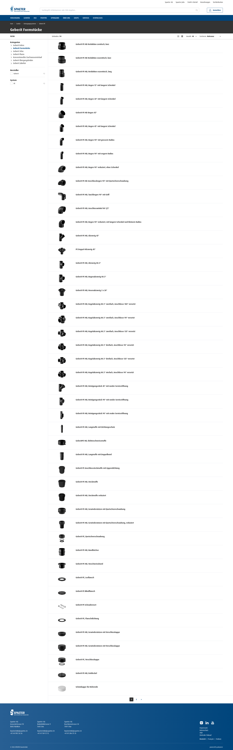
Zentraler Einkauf (205, 735)
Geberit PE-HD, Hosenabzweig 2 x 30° (91, 290)
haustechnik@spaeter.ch (18, 731)
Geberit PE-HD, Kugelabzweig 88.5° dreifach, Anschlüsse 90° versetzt (105, 345)
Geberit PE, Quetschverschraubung (90, 536)
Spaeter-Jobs (180, 2)
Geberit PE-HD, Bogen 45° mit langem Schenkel (95, 126)
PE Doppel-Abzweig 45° (86, 249)
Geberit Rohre (18, 45)
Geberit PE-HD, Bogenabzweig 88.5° (91, 276)
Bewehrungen (205, 2)
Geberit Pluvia (18, 54)
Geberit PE (42, 24)
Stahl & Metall (192, 2)
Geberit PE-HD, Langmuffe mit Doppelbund (94, 454)
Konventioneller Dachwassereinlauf (27, 57)
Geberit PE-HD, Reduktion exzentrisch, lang (94, 71)
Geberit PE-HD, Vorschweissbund (89, 564)
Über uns (66, 18)
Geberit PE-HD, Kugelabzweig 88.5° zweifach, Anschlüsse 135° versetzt (105, 331)
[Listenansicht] (182, 36)
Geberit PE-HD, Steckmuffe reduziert (91, 495)
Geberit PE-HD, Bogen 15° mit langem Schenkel (95, 85)
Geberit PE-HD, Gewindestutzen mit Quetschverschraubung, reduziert (105, 523)
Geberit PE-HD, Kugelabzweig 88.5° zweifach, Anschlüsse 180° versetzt (105, 304)
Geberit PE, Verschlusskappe (87, 659)
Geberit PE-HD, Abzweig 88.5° (88, 263)
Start (11, 24)
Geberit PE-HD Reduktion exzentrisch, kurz (93, 58)
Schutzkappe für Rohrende (87, 687)
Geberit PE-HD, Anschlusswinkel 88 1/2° (92, 208)
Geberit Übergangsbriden (23, 60)
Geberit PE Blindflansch (85, 591)
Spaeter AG (169, 2)
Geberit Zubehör (19, 63)
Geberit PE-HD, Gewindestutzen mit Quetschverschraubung (100, 509)
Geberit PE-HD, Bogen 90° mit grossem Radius (95, 140)
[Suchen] (196, 10)
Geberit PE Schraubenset (86, 605)
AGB (201, 733)
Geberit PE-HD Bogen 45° (86, 112)
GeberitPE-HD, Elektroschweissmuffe (91, 440)
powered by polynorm (216, 747)
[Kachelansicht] (178, 36)
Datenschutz (204, 730)
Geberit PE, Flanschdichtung (87, 618)
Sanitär (27, 18)
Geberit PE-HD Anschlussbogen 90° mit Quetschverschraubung (102, 181)
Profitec (43, 18)
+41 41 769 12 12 (43, 733)
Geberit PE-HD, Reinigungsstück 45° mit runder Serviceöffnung (102, 386)
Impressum (204, 728)
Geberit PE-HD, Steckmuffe (87, 482)
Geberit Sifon (18, 51)
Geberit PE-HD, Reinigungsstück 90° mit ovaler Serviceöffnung (102, 413)
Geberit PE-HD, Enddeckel (86, 673)
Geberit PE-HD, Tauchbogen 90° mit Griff (92, 194)
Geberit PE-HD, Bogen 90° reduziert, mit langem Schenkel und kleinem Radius (108, 222)
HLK (35, 18)
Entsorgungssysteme (30, 24)
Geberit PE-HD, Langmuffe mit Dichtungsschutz (95, 427)
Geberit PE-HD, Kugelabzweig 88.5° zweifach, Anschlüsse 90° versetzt (105, 317)
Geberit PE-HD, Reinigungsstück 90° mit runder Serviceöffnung (102, 399)
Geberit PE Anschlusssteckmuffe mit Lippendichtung (98, 468)
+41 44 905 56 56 (16, 733)
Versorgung (15, 18)
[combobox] (117, 10)
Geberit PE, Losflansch (85, 577)
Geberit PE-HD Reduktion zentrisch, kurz (92, 44)
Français (211, 739)
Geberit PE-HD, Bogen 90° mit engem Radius (94, 153)
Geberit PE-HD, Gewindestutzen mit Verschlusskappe (98, 632)
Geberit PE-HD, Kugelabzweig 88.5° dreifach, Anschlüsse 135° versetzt (105, 358)
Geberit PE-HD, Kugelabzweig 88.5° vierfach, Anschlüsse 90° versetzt (105, 372)
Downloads (98, 18)
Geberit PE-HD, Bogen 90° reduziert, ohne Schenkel (97, 167)
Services (86, 18)
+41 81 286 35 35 (70, 733)
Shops (76, 18)
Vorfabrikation (218, 2)
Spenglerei (55, 18)
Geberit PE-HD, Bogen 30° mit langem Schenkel (96, 99)
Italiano (218, 739)
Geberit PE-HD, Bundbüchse (87, 550)
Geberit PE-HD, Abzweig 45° (87, 235)
